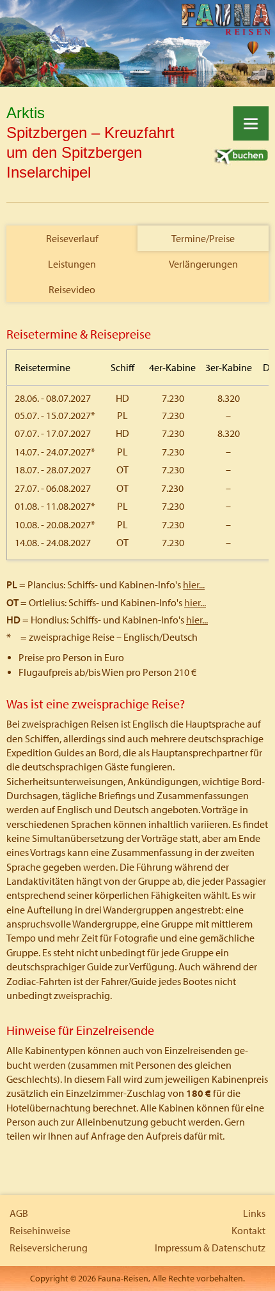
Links (254, 1213)
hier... (194, 584)
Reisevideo (72, 289)
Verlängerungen (203, 263)
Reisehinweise (40, 1230)
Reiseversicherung (49, 1247)
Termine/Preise (203, 238)
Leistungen (72, 263)
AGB (19, 1213)
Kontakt (248, 1230)
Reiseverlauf (72, 238)
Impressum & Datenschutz (210, 1247)
